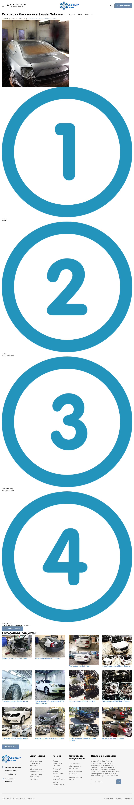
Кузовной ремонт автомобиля (58, 771)
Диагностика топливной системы (36, 777)
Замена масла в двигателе (75, 773)
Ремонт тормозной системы (57, 763)
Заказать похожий (12, 628)
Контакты (89, 14)
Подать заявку (123, 5)
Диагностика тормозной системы (36, 763)
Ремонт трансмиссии (58, 783)
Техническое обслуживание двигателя (75, 766)
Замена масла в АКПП (75, 778)
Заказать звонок (17, 7)
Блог (80, 14)
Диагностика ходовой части (36, 770)
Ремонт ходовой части (59, 778)
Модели (71, 14)
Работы (62, 14)
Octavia (22, 19)
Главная (44, 14)
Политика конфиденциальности (118, 799)
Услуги (53, 14)
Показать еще (10, 746)
